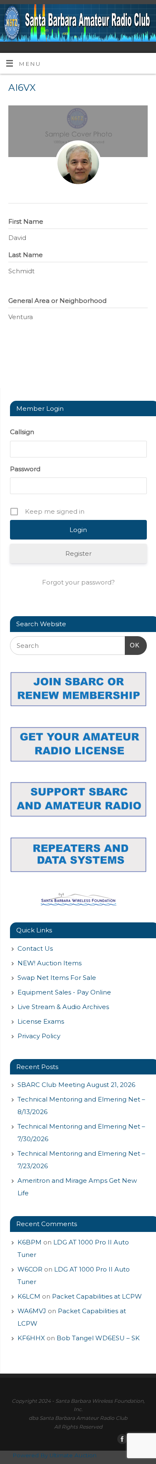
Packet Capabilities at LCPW (97, 1296)
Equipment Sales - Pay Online (64, 992)
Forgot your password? (78, 582)
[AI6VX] (78, 163)
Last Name (25, 255)
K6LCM (28, 1296)
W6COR (29, 1269)
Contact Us (35, 948)
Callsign (22, 432)
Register (78, 553)
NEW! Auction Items (49, 963)
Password (25, 469)
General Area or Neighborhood (57, 301)
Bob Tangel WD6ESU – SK (98, 1338)
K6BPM (29, 1242)
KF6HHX (31, 1338)
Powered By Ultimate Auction (54, 1455)
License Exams (40, 1021)
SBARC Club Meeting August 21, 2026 (76, 1085)
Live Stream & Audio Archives (63, 1007)
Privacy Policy (38, 1036)
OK (132, 645)
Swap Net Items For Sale (56, 978)
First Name (25, 221)
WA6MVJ (31, 1311)
